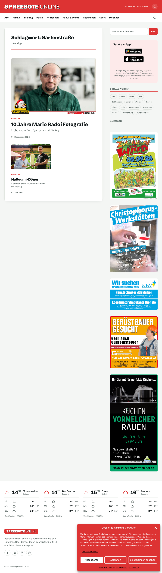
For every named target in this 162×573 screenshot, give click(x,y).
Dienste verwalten (90, 551)
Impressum (134, 567)
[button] (155, 527)
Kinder (114, 113)
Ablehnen (115, 559)
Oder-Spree (134, 107)
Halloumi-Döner (25, 179)
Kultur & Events (70, 17)
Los (153, 31)
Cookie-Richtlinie (107, 567)
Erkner (122, 96)
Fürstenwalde (143, 113)
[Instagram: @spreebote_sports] (29, 553)
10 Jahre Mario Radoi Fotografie (49, 124)
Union (128, 102)
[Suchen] (155, 18)
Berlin (131, 96)
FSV (113, 96)
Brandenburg (127, 113)
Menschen (147, 107)
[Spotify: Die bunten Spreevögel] (15, 553)
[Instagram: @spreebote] (22, 553)
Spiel (123, 107)
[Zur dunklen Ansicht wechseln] (155, 6)
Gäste (114, 107)
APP (6, 17)
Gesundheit (89, 17)
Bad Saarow (117, 102)
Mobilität (114, 17)
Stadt (148, 102)
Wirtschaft (53, 17)
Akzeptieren (92, 559)
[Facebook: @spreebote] (7, 553)
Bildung (28, 17)
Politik (40, 17)
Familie (16, 17)
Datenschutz (121, 567)
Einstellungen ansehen (143, 559)
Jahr (140, 96)
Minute (138, 102)
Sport (102, 17)
